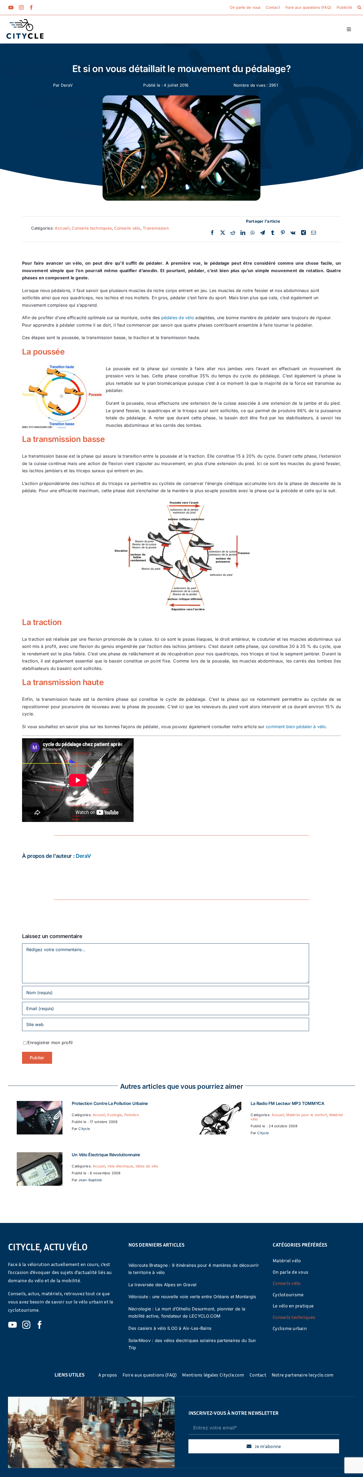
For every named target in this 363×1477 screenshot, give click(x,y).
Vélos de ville (147, 1166)
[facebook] (31, 7)
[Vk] (293, 233)
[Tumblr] (273, 233)
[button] (359, 7)
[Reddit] (233, 233)
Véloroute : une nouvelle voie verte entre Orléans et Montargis (192, 1296)
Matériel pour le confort (306, 1115)
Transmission (156, 228)
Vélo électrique (120, 1166)
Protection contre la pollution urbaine (110, 1103)
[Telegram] (263, 233)
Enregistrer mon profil (50, 1042)
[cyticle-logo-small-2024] (25, 21)
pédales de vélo (177, 317)
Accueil (62, 228)
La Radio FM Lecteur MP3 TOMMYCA (287, 1103)
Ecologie (114, 1115)
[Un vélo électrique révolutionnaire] (39, 1155)
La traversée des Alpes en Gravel (162, 1284)
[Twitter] (223, 233)
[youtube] (11, 7)
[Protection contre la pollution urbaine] (39, 1104)
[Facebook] (212, 233)
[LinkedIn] (243, 233)
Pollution (131, 1115)
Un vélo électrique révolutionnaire (106, 1154)
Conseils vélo (127, 228)
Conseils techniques (92, 228)
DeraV (67, 85)
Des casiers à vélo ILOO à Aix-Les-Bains (169, 1328)
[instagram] (21, 7)
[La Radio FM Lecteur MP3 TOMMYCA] (218, 1104)
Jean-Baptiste (90, 1180)
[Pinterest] (283, 233)
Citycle (84, 1128)
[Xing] (303, 233)
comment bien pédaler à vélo (296, 726)
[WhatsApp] (252, 233)
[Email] (314, 233)
